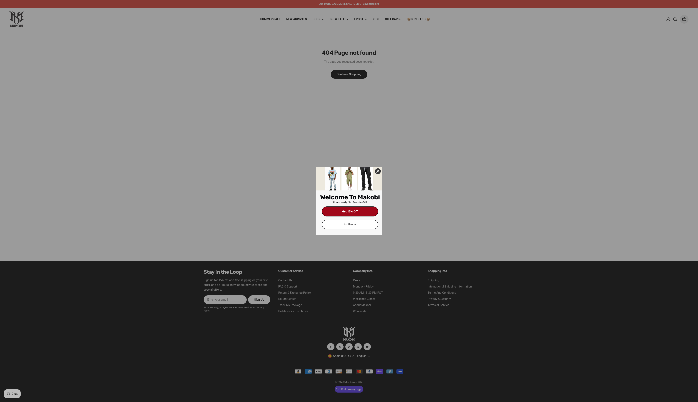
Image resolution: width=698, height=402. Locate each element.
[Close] (378, 171)
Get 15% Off (350, 211)
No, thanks (350, 224)
